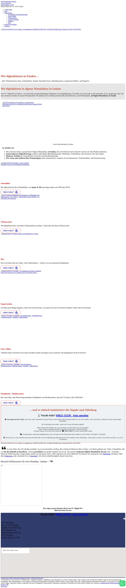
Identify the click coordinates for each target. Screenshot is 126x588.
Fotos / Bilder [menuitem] (12, 16)
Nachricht (106, 454)
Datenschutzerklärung (19, 578)
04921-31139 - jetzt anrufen (72, 415)
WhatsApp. (9, 456)
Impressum (40, 578)
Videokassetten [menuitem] (12, 18)
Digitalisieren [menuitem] (8, 13)
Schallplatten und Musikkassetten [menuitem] (17, 14)
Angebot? (34, 456)
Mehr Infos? (8, 192)
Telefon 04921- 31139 (7, 5)
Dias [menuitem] (9, 23)
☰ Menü (7, 26)
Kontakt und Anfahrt (7, 578)
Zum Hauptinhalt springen (8, 1)
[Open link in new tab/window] (63, 51)
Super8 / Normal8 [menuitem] (13, 19)
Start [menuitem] (5, 11)
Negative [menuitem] (10, 21)
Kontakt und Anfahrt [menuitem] (10, 24)
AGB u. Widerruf (31, 578)
